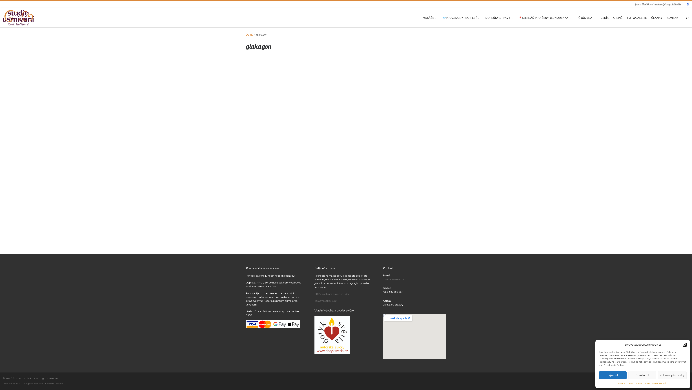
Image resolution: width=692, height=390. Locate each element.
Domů (249, 34)
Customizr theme (53, 383)
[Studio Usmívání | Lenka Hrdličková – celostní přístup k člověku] (18, 17)
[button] (685, 344)
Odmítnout (642, 375)
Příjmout (613, 375)
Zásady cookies (625, 383)
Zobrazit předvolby (672, 375)
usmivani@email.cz (393, 279)
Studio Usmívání (23, 378)
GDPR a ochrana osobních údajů (650, 383)
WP (18, 383)
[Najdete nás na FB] (688, 4)
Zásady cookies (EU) (325, 300)
